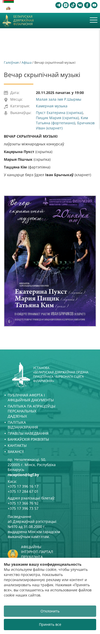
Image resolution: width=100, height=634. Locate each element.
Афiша (27, 62)
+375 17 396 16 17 (23, 486)
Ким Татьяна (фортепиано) (62, 120)
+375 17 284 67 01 (23, 491)
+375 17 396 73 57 (23, 508)
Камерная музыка (51, 105)
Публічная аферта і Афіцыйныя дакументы (31, 398)
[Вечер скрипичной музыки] (50, 261)
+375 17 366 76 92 (23, 503)
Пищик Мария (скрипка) (57, 117)
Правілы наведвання (28, 433)
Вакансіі (16, 451)
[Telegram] (58, 5)
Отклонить (50, 611)
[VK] (80, 5)
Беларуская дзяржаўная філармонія (23, 20)
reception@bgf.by (23, 474)
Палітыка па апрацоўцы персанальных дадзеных (31, 411)
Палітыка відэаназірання (23, 425)
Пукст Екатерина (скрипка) (59, 112)
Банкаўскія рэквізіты (28, 439)
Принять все (50, 624)
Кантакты (17, 445)
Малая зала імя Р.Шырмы (58, 99)
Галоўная (11, 62)
